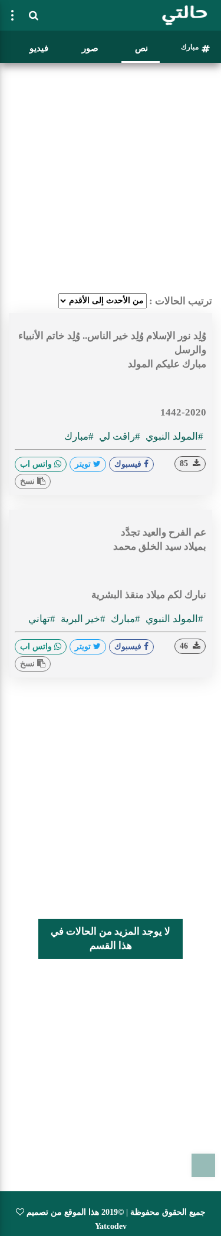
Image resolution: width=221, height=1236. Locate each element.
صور (90, 48)
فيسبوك (129, 464)
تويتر (84, 464)
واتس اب (37, 464)
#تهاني (41, 618)
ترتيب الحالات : (180, 301)
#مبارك (79, 436)
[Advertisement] (110, 178)
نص (141, 48)
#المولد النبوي (173, 436)
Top (203, 1165)
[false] (12, 15)
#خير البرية (81, 618)
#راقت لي (118, 436)
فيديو (38, 48)
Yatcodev (111, 1226)
